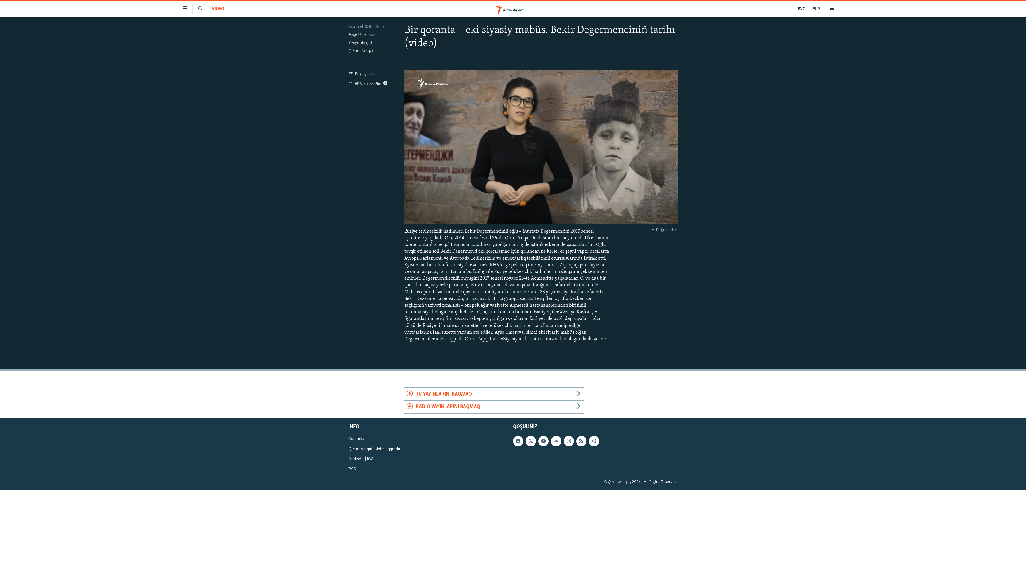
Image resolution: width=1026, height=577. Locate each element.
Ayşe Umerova (361, 35)
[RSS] (581, 441)
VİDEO (218, 9)
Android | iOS (361, 459)
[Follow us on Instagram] (569, 441)
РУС (801, 9)
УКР (816, 9)
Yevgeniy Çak (360, 43)
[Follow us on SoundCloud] (556, 441)
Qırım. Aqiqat (360, 51)
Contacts (356, 439)
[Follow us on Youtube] (543, 441)
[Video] (832, 9)
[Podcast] (594, 441)
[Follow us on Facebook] (518, 441)
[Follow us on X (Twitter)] (531, 441)
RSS (352, 469)
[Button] (361, 75)
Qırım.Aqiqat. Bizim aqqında (374, 449)
